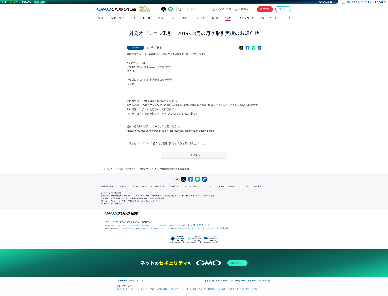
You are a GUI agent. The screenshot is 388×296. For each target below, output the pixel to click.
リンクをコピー (259, 48)
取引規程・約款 (107, 187)
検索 (179, 9)
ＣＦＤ (146, 18)
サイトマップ (123, 187)
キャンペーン (246, 18)
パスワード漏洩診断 (159, 225)
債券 (161, 18)
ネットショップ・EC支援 (145, 289)
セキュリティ (174, 289)
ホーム (110, 169)
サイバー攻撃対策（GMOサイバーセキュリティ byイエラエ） (142, 228)
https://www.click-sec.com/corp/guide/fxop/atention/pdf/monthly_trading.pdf (169, 130)
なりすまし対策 (203, 228)
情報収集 (211, 289)
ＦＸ (133, 18)
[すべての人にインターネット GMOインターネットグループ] (367, 2)
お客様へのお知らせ (126, 169)
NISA (287, 18)
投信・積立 (117, 18)
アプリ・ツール (268, 18)
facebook (247, 48)
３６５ (214, 18)
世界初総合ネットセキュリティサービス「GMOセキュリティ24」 (127, 225)
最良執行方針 (174, 187)
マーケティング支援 (189, 289)
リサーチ (202, 289)
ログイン (283, 9)
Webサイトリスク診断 (177, 225)
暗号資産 (231, 289)
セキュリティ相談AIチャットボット (200, 225)
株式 (101, 18)
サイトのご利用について (195, 187)
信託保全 (232, 187)
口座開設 (265, 9)
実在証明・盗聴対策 (111, 228)
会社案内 (257, 187)
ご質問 (223, 9)
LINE (170, 9)
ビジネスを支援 (162, 289)
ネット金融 (221, 289)
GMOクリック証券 (123, 9)
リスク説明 (244, 187)
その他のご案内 (139, 187)
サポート (246, 9)
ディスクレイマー (216, 187)
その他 (254, 289)
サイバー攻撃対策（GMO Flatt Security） (181, 228)
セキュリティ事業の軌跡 (220, 228)
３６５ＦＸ (200, 18)
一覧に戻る (194, 155)
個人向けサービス (243, 289)
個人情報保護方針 (157, 187)
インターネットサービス (125, 289)
